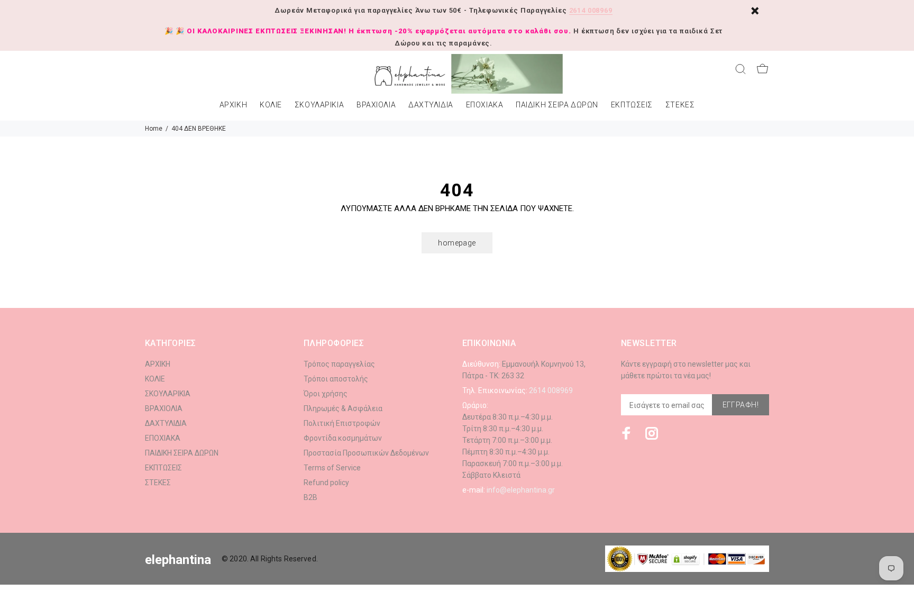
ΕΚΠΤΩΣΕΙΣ (632, 105)
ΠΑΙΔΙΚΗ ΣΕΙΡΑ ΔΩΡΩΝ (557, 105)
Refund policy (326, 482)
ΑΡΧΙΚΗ (233, 105)
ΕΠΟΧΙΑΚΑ (484, 105)
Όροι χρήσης (326, 393)
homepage (457, 243)
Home (153, 128)
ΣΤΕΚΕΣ (679, 105)
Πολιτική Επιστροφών (342, 423)
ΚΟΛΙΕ (271, 105)
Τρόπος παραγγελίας (339, 364)
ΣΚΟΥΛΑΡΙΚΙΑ (319, 105)
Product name (89, 548)
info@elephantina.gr (521, 490)
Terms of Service (332, 467)
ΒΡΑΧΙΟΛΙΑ (376, 105)
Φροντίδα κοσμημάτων (343, 438)
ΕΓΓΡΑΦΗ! (740, 405)
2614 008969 (591, 10)
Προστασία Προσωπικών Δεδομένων (366, 453)
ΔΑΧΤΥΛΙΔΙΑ (430, 105)
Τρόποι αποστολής (336, 379)
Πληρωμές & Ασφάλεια (343, 408)
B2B (310, 497)
